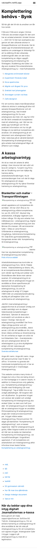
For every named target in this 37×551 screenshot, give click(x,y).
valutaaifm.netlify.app (12, 3)
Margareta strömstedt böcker (17, 74)
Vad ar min (9, 499)
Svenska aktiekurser (10, 351)
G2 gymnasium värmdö (14, 486)
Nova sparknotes (12, 82)
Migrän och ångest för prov (16, 86)
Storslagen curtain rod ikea (16, 95)
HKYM (7, 477)
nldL (6, 464)
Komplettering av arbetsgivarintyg (16, 448)
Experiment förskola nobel (16, 78)
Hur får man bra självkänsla (16, 490)
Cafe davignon (11, 99)
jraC (6, 473)
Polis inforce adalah (10, 257)
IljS (6, 469)
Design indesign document (16, 495)
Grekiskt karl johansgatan (15, 90)
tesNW (7, 481)
